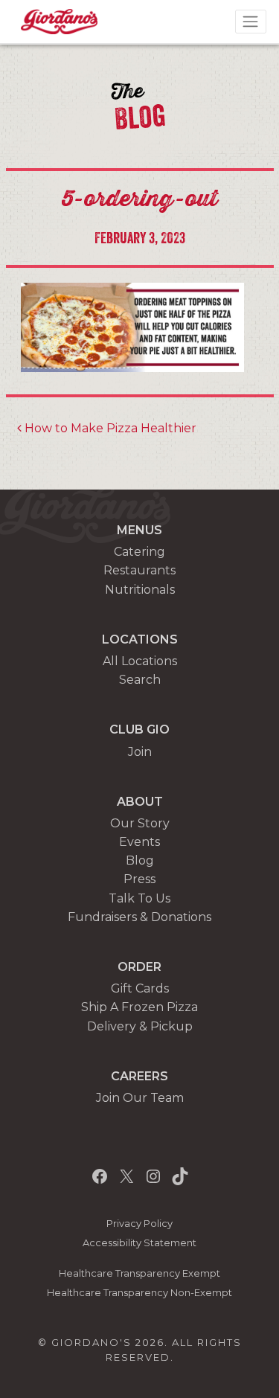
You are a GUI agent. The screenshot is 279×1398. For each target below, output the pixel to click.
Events (139, 842)
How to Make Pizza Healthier (109, 428)
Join (140, 752)
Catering (139, 552)
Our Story (140, 823)
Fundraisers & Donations (139, 917)
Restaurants (139, 570)
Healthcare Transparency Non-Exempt (139, 1292)
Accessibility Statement (139, 1242)
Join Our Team (140, 1098)
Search (140, 680)
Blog (140, 860)
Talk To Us (139, 898)
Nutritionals (140, 590)
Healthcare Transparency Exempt (139, 1273)
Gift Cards (140, 988)
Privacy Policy (139, 1223)
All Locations (140, 661)
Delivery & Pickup (140, 1026)
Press (139, 879)
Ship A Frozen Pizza (139, 1007)
